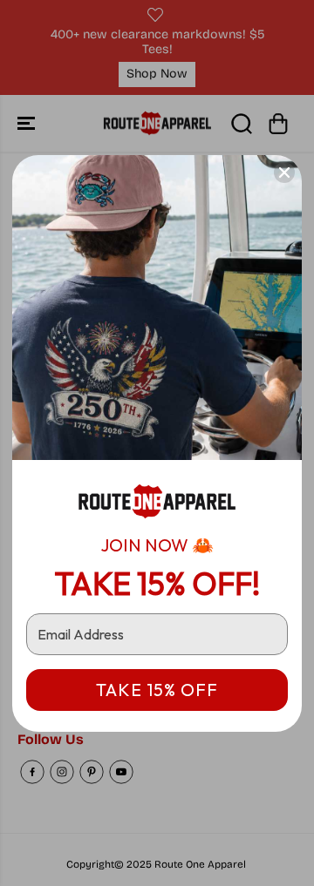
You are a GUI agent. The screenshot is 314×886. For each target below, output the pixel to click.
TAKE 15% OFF (157, 689)
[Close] (284, 172)
